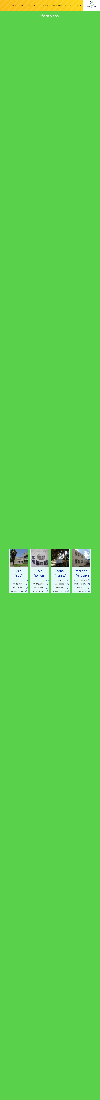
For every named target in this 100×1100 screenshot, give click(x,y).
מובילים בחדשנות (57, 5)
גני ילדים (69, 5)
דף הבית (78, 5)
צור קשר (13, 5)
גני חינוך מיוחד (31, 5)
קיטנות (22, 5)
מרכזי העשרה (44, 5)
